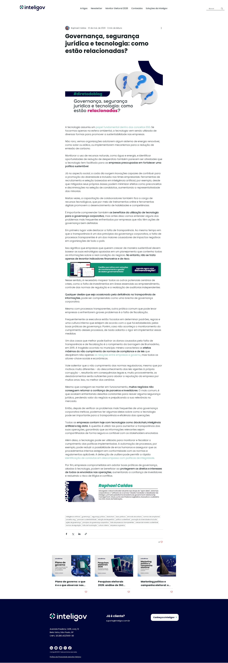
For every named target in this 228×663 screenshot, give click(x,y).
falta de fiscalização (89, 525)
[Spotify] (56, 648)
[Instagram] (65, 648)
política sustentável (123, 519)
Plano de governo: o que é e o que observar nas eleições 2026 (70, 583)
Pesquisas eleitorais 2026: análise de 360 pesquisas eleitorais (110, 583)
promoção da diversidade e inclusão (144, 519)
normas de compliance (151, 517)
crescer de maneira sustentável (147, 522)
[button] (158, 8)
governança (86, 517)
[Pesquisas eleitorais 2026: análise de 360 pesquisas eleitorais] (114, 566)
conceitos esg (71, 519)
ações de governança (73, 522)
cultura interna (103, 525)
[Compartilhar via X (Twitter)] (73, 534)
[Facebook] (70, 648)
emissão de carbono (134, 517)
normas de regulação (73, 525)
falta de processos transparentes (122, 522)
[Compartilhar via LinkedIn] (79, 534)
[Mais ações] (161, 28)
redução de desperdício (106, 519)
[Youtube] (60, 648)
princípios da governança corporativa (95, 522)
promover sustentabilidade (86, 519)
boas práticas (121, 517)
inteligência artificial (73, 517)
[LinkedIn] (51, 648)
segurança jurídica (98, 517)
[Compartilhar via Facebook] (66, 534)
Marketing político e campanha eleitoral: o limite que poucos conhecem (155, 583)
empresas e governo (117, 525)
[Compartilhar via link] (86, 534)
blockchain (110, 517)
